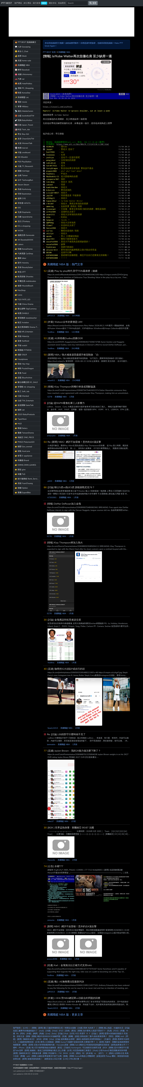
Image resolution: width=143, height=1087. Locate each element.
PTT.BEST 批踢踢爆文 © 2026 (23, 1065)
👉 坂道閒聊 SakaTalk (24, 405)
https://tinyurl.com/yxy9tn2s (57, 106)
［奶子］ (101, 1053)
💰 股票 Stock (21, 56)
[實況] (73, 1030)
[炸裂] (45, 1039)
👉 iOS (18, 207)
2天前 (74, 860)
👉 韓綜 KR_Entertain (24, 331)
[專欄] (22, 1056)
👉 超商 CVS (20, 198)
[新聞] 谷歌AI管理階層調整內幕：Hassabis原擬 (48, 1045)
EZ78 (50, 397)
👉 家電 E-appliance (23, 456)
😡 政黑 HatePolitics (23, 83)
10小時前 (76, 315)
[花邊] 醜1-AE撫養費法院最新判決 (66, 981)
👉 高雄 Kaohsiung (23, 189)
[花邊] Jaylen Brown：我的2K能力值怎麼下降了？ (74, 750)
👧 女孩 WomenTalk (23, 143)
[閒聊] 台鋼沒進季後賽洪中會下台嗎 (47, 1056)
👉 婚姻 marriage (22, 171)
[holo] (54, 1033)
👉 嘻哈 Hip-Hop (22, 364)
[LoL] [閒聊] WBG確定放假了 (35, 1071)
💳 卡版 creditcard (22, 152)
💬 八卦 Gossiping (22, 47)
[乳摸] (109, 1030)
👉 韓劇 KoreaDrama (24, 249)
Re (17, 1033)
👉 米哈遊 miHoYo (22, 203)
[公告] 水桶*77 (55, 866)
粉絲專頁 (62, 3)
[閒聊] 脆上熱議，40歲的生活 (111, 1028)
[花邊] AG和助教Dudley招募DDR (65, 338)
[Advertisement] (71, 22)
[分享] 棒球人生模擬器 (44, 1042)
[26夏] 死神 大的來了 (86, 1028)
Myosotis (51, 860)
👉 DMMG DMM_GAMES (25, 465)
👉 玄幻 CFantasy (22, 221)
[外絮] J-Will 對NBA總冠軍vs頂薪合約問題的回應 (74, 998)
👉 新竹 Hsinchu (22, 263)
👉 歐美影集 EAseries (24, 276)
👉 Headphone (21, 359)
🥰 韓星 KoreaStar (22, 92)
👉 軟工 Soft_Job (22, 391)
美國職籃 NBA (64, 52)
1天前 (71, 397)
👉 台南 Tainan (21, 175)
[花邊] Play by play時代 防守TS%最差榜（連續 (72, 271)
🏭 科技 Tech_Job (22, 129)
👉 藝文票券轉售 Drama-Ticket (27, 327)
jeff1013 (51, 315)
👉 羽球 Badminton (23, 194)
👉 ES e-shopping (22, 226)
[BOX (105, 1047)
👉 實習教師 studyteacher (26, 318)
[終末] (39, 1039)
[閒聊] (34, 1028)
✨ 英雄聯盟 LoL (22, 97)
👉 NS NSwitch (21, 157)
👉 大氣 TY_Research (24, 166)
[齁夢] (35, 1033)
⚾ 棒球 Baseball (22, 70)
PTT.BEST (6, 3)
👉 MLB (18, 423)
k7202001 (52, 497)
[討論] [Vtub (63, 1033)
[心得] (71, 1053)
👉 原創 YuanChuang (24, 483)
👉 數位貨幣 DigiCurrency (26, 308)
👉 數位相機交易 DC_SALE (26, 382)
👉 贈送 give (20, 469)
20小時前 (75, 348)
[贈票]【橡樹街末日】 (26, 1039)
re (95, 1053)
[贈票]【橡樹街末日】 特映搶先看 (27, 1053)
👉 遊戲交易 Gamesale (24, 235)
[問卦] (22, 1033)
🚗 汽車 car (19, 79)
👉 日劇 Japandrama (23, 217)
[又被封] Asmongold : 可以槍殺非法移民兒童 (82, 1047)
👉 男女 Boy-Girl (22, 134)
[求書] (122, 1030)
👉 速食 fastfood (22, 341)
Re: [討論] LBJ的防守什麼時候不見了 (66, 734)
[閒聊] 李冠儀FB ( (50, 1053)
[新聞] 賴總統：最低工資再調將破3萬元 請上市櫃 (45, 1050)
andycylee (51, 435)
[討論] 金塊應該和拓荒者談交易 (64, 619)
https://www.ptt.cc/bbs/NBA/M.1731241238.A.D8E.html (83, 144)
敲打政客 (39, 3)
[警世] (111, 1036)
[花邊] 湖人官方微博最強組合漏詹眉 (41, 1047)
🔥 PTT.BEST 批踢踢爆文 (25, 42)
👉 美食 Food (20, 373)
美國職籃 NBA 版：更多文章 (65, 1015)
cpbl (28, 1056)
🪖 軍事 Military (21, 106)
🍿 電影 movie (21, 102)
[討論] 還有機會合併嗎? (65, 1039)
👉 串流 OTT (20, 272)
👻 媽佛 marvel (21, 148)
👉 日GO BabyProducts (25, 414)
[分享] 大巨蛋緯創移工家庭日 (79, 1050)
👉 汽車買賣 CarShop (24, 253)
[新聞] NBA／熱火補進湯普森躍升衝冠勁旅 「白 (73, 354)
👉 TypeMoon (21, 419)
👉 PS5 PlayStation (23, 161)
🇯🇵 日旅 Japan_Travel (24, 125)
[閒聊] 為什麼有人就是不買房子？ (91, 1030)
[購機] (70, 1036)
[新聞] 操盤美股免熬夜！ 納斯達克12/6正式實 (42, 1059)
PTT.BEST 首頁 (49, 52)
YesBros (51, 332)
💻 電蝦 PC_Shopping (24, 88)
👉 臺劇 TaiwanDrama (24, 433)
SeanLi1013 (53, 728)
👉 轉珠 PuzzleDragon (24, 368)
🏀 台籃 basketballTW (24, 115)
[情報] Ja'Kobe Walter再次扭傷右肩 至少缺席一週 (77, 56)
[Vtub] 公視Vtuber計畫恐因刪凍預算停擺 (110, 1050)
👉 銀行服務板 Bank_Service (27, 478)
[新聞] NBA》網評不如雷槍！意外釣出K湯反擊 (72, 926)
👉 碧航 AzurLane (22, 451)
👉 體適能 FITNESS (23, 350)
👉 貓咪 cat (19, 410)
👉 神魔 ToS (20, 474)
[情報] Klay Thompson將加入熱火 (65, 542)
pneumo (51, 920)
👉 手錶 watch (21, 345)
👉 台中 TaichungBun (24, 180)
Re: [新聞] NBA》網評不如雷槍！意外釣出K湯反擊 (74, 442)
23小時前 (76, 380)
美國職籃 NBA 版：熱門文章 (65, 264)
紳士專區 (27, 3)
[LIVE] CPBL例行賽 (71, 1059)
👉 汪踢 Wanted (22, 396)
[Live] (48, 1033)
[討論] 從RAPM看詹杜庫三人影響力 (66, 403)
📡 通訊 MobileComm (24, 111)
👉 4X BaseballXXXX (24, 240)
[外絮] (28, 1033)
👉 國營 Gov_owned (23, 446)
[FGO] (116, 1030)
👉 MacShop (20, 290)
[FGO (61, 1030)
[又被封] (107, 1039)
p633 (50, 481)
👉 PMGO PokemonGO (24, 442)
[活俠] (67, 1030)
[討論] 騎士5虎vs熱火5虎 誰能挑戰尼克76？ (71, 487)
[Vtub (51, 1039)
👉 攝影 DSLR (21, 354)
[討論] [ (94, 1033)
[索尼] (59, 1047)
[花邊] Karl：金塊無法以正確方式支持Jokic (69, 965)
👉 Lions (18, 295)
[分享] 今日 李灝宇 (77, 1033)
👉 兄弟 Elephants (23, 212)
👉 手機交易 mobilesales (25, 281)
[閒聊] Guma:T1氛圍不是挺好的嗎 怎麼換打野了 (75, 1042)
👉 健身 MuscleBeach (24, 285)
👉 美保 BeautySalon (24, 267)
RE (83, 1053)
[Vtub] (54, 1030)
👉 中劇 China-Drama (24, 304)
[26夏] (48, 1030)
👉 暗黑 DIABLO (22, 313)
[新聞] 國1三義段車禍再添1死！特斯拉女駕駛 (57, 1028)
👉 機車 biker (20, 258)
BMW (65, 1053)
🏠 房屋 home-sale (23, 60)
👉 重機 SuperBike (23, 492)
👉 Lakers (19, 244)
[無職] (65, 1056)
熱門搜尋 (17, 1028)
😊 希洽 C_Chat (21, 51)
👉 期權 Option (21, 488)
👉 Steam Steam (22, 184)
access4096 (52, 959)
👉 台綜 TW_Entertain (24, 400)
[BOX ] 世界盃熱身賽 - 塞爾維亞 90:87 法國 (71, 827)
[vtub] (41, 1030)
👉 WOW (19, 230)
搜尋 (93, 3)
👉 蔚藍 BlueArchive (23, 377)
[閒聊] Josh (119, 1036)
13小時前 (75, 332)
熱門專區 (18, 3)
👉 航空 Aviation (22, 322)
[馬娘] (41, 1033)
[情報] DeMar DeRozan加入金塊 (64, 503)
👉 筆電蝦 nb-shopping (25, 387)
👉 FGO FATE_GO (22, 299)
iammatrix (51, 744)
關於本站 (52, 3)
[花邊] (64, 1036)
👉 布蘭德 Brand (22, 460)
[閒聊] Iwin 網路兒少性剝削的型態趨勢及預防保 (89, 1045)
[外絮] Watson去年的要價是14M (65, 322)
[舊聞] (24, 1045)
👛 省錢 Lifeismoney (23, 74)
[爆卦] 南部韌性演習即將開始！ (89, 1039)
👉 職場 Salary (21, 428)
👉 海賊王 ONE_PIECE (24, 437)
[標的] (78, 1053)
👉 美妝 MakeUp (22, 336)
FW (60, 1053)
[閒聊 (28, 1036)
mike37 (51, 821)
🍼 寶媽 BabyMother (23, 120)
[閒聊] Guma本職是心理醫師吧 (82, 1056)
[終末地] (89, 1053)
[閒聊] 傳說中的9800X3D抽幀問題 (46, 1036)
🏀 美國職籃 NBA (22, 65)
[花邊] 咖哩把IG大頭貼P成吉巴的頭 (66, 668)
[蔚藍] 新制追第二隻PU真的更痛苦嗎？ (91, 1036)
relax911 (51, 380)
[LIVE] (25, 1028)
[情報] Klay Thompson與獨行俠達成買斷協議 (71, 386)
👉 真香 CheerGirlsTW (24, 138)
